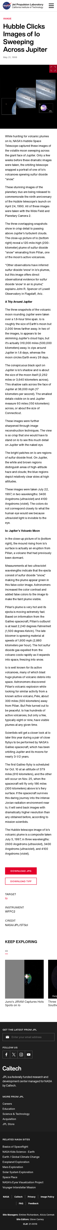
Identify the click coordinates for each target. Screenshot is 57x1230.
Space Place (10, 1177)
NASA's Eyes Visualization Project (23, 1182)
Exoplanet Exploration (16, 1162)
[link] (28, 97)
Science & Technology (16, 1114)
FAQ (21, 1203)
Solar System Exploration (18, 1172)
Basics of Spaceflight (15, 1147)
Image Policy (47, 1196)
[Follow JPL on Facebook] (6, 1054)
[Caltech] (12, 1068)
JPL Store (8, 1124)
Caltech (18, 1196)
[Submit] (7, 1037)
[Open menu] (51, 6)
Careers (7, 1104)
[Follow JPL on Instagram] (21, 1054)
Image (7, 18)
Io (6, 898)
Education (9, 1109)
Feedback (33, 1203)
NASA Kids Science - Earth (19, 1152)
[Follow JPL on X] (14, 1054)
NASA (6, 1196)
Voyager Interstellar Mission (19, 1187)
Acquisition (9, 1119)
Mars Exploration (13, 1167)
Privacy (31, 1196)
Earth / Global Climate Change (21, 1157)
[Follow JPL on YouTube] (28, 1054)
